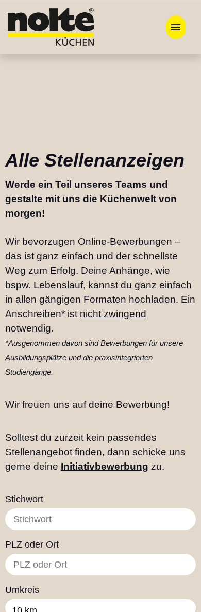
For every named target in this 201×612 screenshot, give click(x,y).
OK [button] (174, 480)
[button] (150, 590)
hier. (139, 589)
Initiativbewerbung (104, 445)
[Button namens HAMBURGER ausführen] (176, 27)
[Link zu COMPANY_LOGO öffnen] (51, 27)
